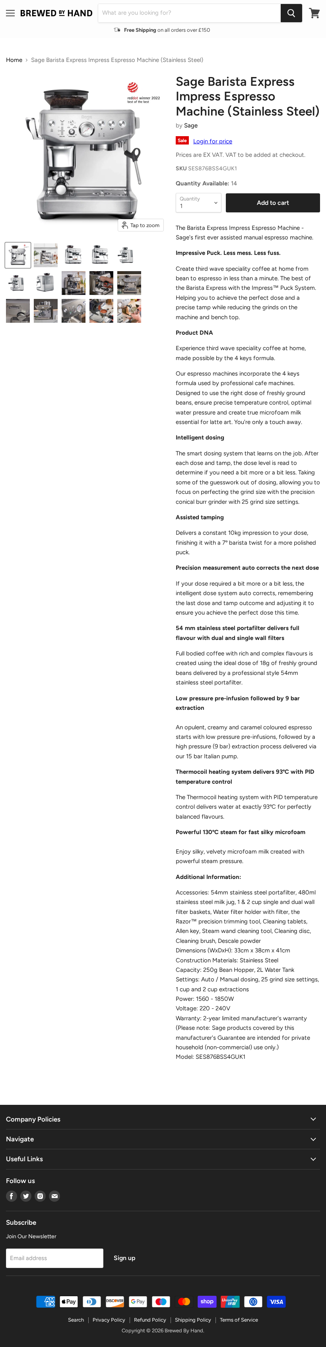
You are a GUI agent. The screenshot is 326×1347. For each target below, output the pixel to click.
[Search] (291, 13)
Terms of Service (239, 1320)
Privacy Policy (109, 1320)
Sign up (124, 1258)
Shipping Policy (193, 1320)
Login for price (212, 141)
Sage (191, 125)
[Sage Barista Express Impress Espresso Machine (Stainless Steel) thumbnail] (18, 255)
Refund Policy (150, 1320)
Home (14, 60)
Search (76, 1320)
